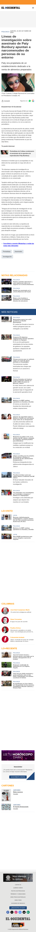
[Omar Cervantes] (5, 620)
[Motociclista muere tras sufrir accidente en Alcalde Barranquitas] (6, 324)
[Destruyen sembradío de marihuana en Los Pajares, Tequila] (6, 665)
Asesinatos (18, 251)
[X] (11, 912)
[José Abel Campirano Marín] (5, 610)
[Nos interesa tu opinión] (18, 878)
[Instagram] (15, 912)
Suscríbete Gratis (18, 777)
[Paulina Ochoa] (5, 629)
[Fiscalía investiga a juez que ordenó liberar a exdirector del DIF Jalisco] (6, 480)
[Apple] (24, 912)
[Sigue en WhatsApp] (29, 100)
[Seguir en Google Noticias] (33, 100)
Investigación (7, 256)
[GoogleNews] (20, 912)
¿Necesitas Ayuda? (18, 908)
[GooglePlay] (28, 912)
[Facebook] (7, 912)
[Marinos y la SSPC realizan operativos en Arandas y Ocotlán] (6, 405)
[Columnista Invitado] (5, 639)
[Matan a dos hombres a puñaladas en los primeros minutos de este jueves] (6, 298)
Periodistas (6, 251)
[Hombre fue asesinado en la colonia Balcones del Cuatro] (6, 290)
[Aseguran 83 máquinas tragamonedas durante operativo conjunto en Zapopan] (6, 344)
